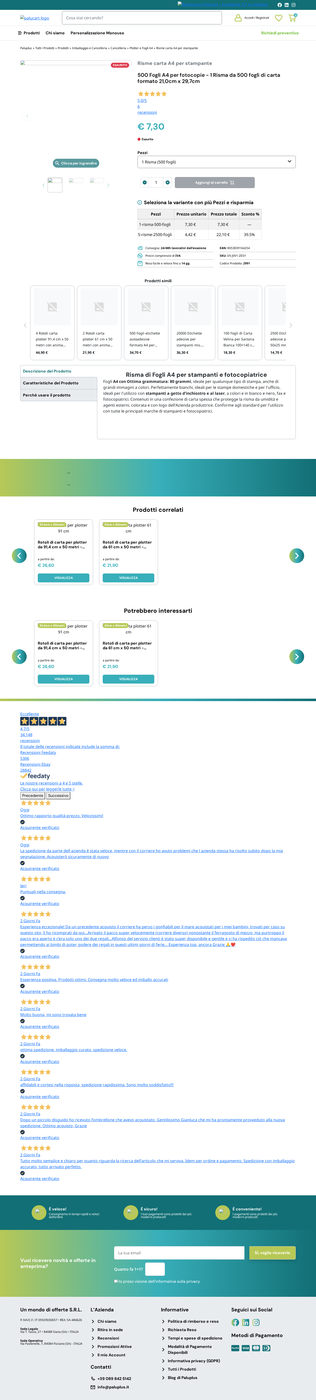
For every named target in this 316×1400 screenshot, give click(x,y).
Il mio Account (111, 1355)
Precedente (32, 795)
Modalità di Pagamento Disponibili (190, 1349)
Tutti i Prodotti (182, 1369)
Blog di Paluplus (183, 1377)
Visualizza (63, 578)
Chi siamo (55, 33)
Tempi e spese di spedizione (195, 1338)
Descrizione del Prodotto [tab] (47, 371)
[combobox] (217, 162)
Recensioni (108, 1338)
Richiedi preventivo (280, 33)
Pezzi (142, 152)
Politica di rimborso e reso (193, 1321)
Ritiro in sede (110, 1329)
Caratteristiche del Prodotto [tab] (51, 383)
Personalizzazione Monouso (97, 33)
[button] (27, 116)
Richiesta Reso (182, 1329)
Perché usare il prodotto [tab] (47, 395)
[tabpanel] (196, 392)
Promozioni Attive (115, 1346)
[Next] (297, 556)
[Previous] (19, 556)
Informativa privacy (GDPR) (194, 1360)
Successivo (58, 795)
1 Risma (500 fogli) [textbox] (159, 162)
